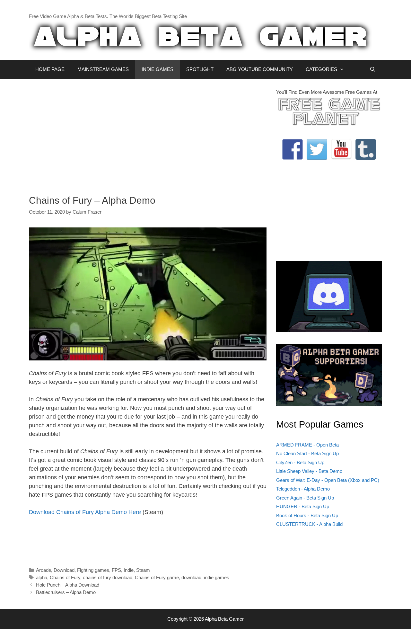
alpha (41, 577)
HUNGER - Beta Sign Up (302, 506)
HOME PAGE (50, 69)
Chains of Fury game (157, 577)
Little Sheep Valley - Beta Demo (309, 471)
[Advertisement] (148, 134)
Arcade (43, 570)
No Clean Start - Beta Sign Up (307, 453)
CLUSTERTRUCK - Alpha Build (309, 524)
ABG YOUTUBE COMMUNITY (259, 69)
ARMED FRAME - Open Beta (307, 444)
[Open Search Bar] (372, 69)
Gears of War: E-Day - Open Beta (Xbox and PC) (327, 480)
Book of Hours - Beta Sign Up (307, 515)
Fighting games (93, 570)
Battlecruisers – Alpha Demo (66, 592)
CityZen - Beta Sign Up (300, 462)
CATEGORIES (321, 69)
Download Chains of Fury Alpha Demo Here (85, 512)
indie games (216, 577)
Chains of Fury (65, 577)
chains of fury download (107, 577)
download (191, 577)
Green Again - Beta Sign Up (305, 498)
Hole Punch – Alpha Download (67, 585)
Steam (143, 570)
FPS (116, 570)
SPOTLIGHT (200, 69)
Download (64, 570)
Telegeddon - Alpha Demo (303, 489)
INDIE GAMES (157, 69)
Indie (129, 570)
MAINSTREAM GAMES (103, 69)
